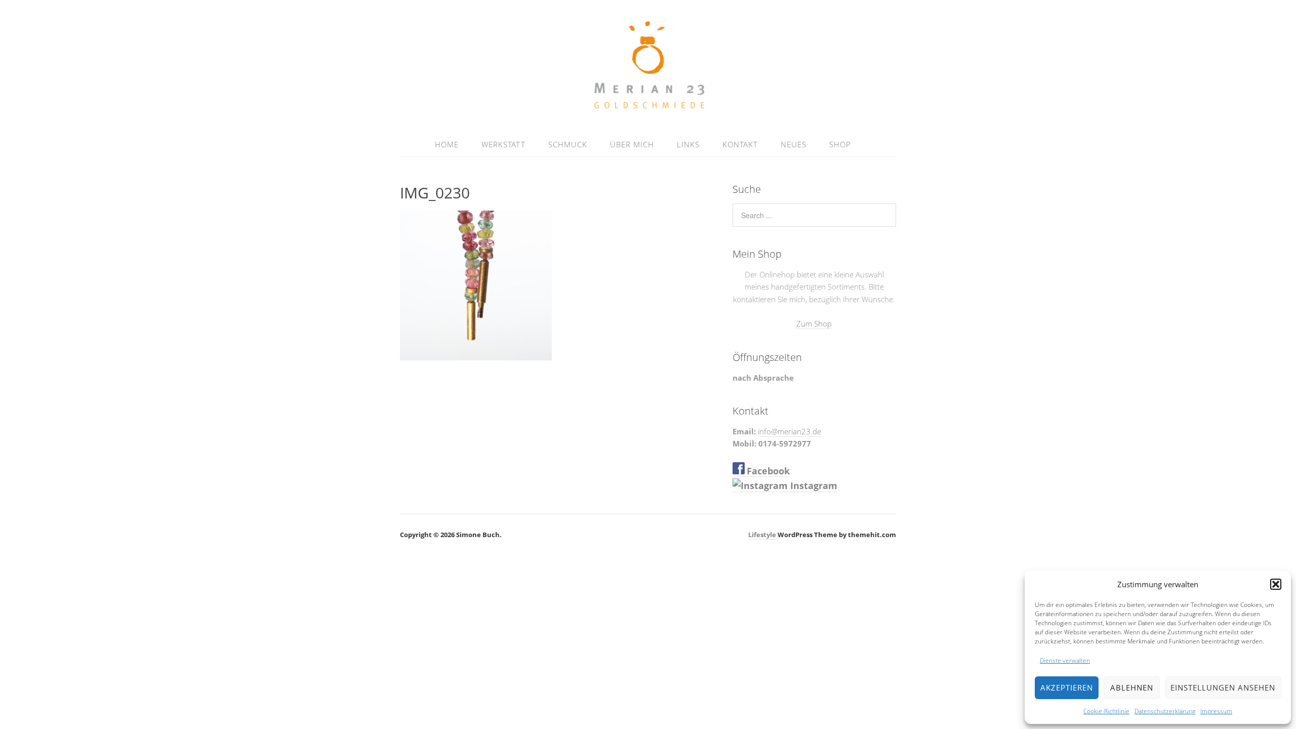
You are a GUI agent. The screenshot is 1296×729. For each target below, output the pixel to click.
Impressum (1216, 711)
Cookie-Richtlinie (1106, 711)
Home (447, 144)
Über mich (632, 144)
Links (688, 144)
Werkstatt (503, 144)
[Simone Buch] (648, 108)
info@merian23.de (789, 431)
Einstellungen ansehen (1222, 687)
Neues (793, 144)
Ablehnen (1131, 687)
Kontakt (740, 144)
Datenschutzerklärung (1165, 711)
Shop (840, 144)
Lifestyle (762, 534)
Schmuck (567, 144)
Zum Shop (814, 323)
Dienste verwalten (1065, 660)
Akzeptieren (1066, 687)
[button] (1276, 584)
